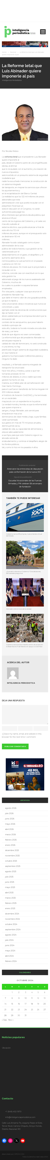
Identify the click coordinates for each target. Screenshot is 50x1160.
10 (26, 998)
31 (26, 1015)
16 (19, 1004)
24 (25, 1009)
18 (32, 1004)
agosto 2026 (10, 808)
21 (5, 1009)
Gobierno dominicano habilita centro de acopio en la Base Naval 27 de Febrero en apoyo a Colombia (24, 645)
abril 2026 (9, 829)
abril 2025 (9, 892)
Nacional (13, 52)
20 (44, 1004)
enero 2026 (10, 845)
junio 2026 (9, 819)
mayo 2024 (10, 951)
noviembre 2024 (12, 919)
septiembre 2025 (12, 866)
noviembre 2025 (12, 855)
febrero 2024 (11, 961)
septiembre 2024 (13, 929)
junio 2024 (9, 945)
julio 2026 (9, 813)
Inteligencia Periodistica (12, 80)
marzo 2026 (10, 834)
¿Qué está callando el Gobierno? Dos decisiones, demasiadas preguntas (23, 572)
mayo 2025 (10, 887)
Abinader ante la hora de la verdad (18, 609)
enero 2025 (10, 908)
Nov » (10, 1020)
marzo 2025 (10, 898)
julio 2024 (9, 940)
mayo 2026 (10, 824)
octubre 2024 (11, 924)
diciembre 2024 (12, 914)
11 (32, 998)
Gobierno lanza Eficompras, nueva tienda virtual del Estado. (24, 535)
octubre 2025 (11, 861)
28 (5, 1015)
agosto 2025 (10, 871)
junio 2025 (9, 882)
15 (12, 1004)
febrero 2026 (11, 840)
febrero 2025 (10, 903)
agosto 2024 (10, 935)
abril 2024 (9, 956)
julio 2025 (9, 877)
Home (4, 52)
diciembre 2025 (12, 850)
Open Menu (43, 31)
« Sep (4, 1020)
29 (12, 1015)
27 (45, 1009)
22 (12, 1009)
